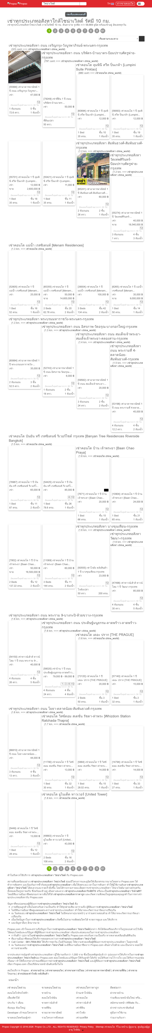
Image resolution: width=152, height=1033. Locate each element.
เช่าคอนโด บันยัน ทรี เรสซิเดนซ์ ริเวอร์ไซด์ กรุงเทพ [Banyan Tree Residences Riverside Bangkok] (74, 438)
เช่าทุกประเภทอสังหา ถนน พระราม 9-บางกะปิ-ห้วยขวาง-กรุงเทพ (56, 615)
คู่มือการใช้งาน (118, 1012)
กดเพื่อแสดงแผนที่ (76, 14)
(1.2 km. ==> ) (104, 151)
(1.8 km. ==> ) (64, 798)
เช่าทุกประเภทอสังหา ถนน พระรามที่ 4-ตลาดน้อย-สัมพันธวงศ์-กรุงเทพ (125, 352)
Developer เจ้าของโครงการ (22, 1012)
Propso (5, 1027)
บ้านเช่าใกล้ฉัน (84, 993)
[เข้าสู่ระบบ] (141, 4)
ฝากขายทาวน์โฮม (74, 970)
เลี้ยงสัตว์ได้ (13, 997)
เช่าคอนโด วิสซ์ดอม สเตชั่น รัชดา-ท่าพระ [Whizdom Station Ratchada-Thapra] (86, 718)
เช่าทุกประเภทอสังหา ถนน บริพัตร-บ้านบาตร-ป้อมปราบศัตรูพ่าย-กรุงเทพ (89, 55)
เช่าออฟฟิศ (82, 1017)
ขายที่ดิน (46, 1007)
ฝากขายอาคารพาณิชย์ (98, 970)
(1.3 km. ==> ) (31, 249)
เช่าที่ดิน (80, 1007)
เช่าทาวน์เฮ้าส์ (83, 1002)
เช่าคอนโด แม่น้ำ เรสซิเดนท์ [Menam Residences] (46, 245)
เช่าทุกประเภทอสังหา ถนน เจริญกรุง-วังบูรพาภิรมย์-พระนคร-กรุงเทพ (58, 45)
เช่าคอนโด (82, 997)
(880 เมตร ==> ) (99, 73)
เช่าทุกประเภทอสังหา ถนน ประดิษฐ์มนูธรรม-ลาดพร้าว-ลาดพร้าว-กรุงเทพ (89, 625)
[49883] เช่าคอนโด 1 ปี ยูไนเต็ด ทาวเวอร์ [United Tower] (57, 840)
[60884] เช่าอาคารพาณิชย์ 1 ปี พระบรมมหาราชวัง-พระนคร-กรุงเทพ (24, 364)
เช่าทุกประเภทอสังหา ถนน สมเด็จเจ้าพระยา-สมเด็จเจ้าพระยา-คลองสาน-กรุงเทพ (108, 336)
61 (102, 31)
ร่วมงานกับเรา (117, 1017)
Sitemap (100, 1027)
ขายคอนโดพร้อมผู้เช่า (19, 1017)
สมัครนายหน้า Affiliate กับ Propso (124, 1002)
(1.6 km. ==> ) (98, 456)
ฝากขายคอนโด (125, 4)
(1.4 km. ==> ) (104, 342)
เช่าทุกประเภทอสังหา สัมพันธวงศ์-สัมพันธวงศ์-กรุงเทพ (109, 145)
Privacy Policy (87, 1027)
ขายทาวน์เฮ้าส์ (49, 1002)
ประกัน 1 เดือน (15, 1002)
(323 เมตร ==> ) (38, 49)
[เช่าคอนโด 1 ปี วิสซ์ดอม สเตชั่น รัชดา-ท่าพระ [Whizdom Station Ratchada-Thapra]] (24, 808)
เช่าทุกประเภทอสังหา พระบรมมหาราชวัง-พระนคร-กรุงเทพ (51, 319)
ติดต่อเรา (115, 987)
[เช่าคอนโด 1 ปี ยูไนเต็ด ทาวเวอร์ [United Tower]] (59, 816)
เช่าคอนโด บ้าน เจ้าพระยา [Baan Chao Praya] (105, 450)
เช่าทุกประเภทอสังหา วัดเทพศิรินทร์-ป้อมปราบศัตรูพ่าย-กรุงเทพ (125, 161)
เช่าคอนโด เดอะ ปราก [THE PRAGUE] (105, 634)
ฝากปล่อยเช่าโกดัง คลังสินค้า (33, 974)
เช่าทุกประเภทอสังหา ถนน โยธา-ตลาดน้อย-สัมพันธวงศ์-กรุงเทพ (55, 708)
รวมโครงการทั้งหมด (53, 1017)
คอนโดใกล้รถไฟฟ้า (17, 993)
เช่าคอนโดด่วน (16, 987)
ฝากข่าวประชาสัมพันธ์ (122, 1007)
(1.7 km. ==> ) (64, 724)
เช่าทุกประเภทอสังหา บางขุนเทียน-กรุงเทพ (107, 526)
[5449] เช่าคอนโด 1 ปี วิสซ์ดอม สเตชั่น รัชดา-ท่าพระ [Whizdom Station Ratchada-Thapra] (23, 834)
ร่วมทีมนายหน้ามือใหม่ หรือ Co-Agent (125, 997)
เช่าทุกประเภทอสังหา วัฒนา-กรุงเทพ (125, 536)
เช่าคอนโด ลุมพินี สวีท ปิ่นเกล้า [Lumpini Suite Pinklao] (106, 67)
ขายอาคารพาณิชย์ (52, 1012)
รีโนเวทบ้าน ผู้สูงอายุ (126, 1027)
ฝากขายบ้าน (37, 970)
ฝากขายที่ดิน (119, 970)
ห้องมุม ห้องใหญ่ (16, 1007)
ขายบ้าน (46, 993)
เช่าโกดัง (80, 1012)
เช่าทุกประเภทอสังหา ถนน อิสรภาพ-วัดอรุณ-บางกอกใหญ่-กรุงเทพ (89, 326)
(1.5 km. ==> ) (126, 364)
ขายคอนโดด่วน (51, 987)
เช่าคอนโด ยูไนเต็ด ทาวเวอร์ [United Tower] (74, 794)
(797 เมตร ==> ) (71, 61)
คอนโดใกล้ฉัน (49, 997)
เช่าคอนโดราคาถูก (87, 987)
